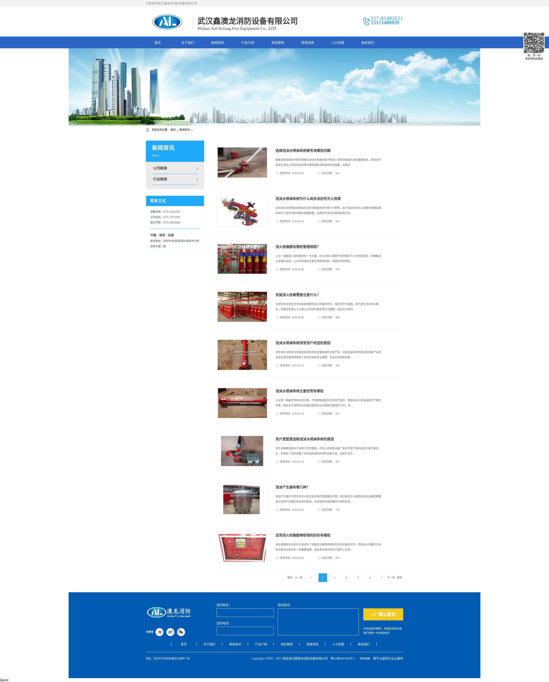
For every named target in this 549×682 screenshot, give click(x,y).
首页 (157, 42)
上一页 (298, 577)
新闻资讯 (184, 129)
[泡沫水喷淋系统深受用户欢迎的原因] (242, 341)
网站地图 (364, 658)
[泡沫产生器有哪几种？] (242, 485)
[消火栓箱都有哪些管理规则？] (242, 245)
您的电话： (224, 623)
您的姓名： (224, 605)
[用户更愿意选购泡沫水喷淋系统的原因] (242, 437)
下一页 (391, 577)
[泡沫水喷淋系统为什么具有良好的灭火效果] (242, 197)
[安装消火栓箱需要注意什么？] (242, 293)
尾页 (399, 577)
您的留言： (285, 605)
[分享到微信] (181, 632)
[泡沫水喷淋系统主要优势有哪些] (242, 389)
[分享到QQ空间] (159, 632)
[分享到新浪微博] (170, 632)
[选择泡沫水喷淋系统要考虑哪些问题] (242, 148)
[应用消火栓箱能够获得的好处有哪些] (242, 533)
